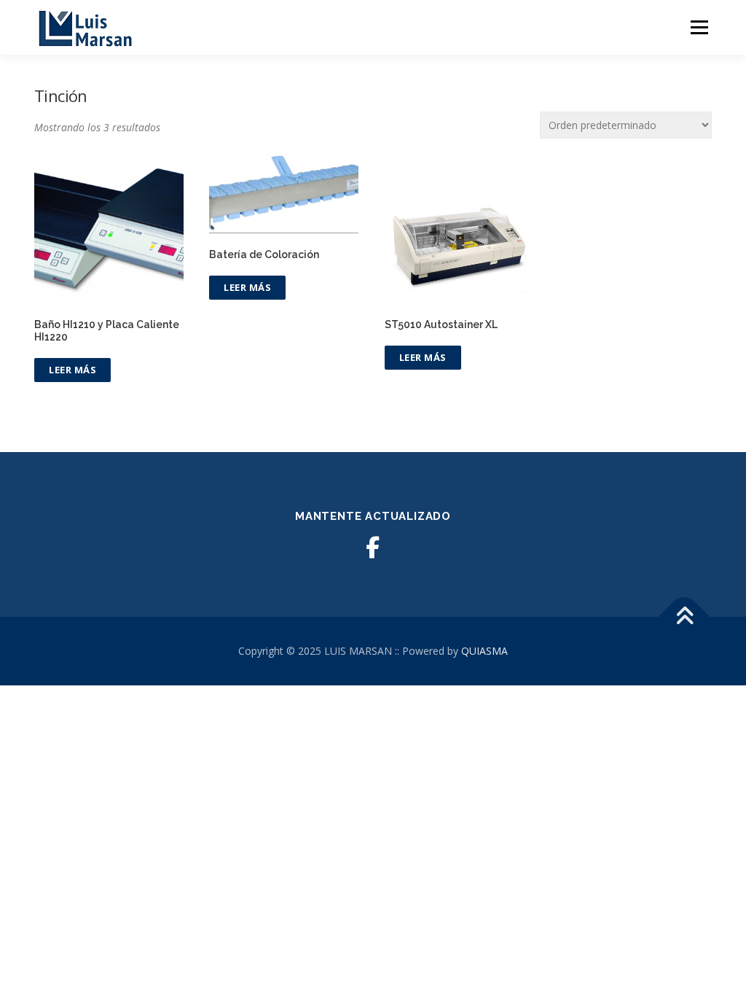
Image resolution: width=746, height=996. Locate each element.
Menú (699, 27)
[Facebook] (373, 548)
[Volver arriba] (684, 617)
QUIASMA (484, 651)
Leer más (72, 369)
